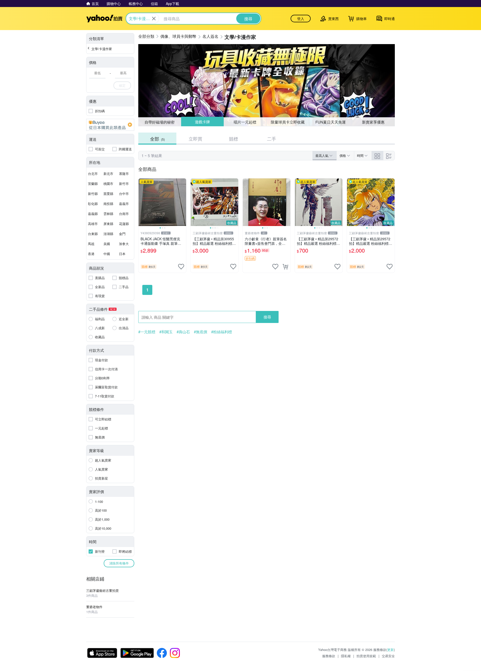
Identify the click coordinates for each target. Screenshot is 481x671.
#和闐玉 (166, 331)
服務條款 (328, 655)
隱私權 (346, 655)
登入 (300, 18)
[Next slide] (183, 202)
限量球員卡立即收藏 (288, 122)
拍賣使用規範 (366, 655)
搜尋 (267, 316)
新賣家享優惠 (373, 122)
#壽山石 (183, 331)
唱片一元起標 (245, 121)
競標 (233, 138)
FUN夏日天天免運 (330, 122)
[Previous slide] (142, 202)
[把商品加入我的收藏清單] (181, 267)
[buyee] (110, 125)
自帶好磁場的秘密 (160, 122)
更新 (390, 649)
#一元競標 (146, 331)
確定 (122, 85)
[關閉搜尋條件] (154, 19)
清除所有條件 (119, 563)
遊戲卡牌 (202, 122)
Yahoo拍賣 (104, 19)
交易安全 (388, 655)
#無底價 (200, 331)
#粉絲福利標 (221, 331)
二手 (271, 138)
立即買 (195, 138)
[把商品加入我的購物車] (285, 267)
